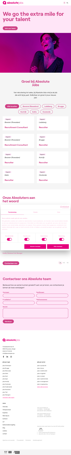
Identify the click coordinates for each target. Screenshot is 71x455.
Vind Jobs (5, 406)
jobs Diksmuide (7, 370)
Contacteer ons (11, 263)
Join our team (10, 28)
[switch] (26, 239)
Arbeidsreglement (37, 440)
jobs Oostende (7, 384)
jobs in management (42, 381)
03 (67, 262)
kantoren (5, 418)
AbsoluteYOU (46, 432)
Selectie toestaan (35, 246)
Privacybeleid (20, 440)
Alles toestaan (58, 246)
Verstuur (8, 321)
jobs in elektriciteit (42, 370)
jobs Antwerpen (7, 365)
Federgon (52, 434)
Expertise (5, 412)
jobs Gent (5, 376)
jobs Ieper (5, 378)
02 (64, 262)
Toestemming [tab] (12, 212)
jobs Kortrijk (6, 381)
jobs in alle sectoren (42, 387)
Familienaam (40, 292)
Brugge (61, 106)
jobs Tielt (5, 392)
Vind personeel (7, 409)
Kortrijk (23, 112)
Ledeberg (48, 106)
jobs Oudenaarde (7, 387)
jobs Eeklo (5, 373)
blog (4, 427)
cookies (5, 430)
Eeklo (34, 112)
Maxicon (53, 432)
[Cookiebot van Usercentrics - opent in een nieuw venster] (61, 207)
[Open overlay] (64, 2)
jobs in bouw (40, 368)
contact (5, 433)
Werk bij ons (6, 415)
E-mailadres (6, 299)
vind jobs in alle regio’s (8, 397)
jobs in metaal (41, 376)
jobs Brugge (6, 368)
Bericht (5, 306)
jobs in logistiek (41, 373)
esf (3, 421)
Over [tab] (58, 212)
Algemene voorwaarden (9, 440)
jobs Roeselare (7, 389)
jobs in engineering (42, 384)
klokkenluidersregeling (9, 424)
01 (60, 262)
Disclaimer (28, 440)
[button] (67, 2)
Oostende (46, 112)
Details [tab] (35, 212)
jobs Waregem (6, 395)
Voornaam (6, 292)
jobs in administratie (42, 378)
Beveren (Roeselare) (31, 106)
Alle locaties (12, 106)
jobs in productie (41, 365)
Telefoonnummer (41, 299)
